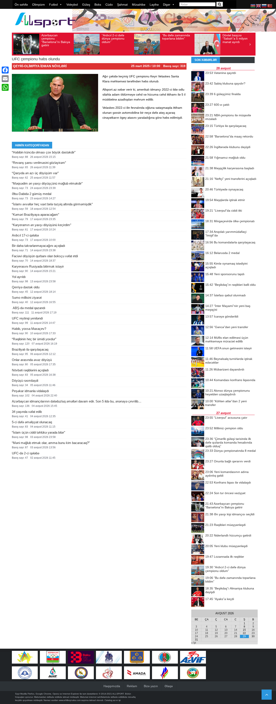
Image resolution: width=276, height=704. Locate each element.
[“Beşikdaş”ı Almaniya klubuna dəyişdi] (197, 592)
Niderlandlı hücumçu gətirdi (228, 535)
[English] (259, 5)
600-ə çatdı (217, 104)
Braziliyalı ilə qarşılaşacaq (30, 349)
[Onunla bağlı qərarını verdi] (197, 465)
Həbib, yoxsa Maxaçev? (29, 328)
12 (216, 629)
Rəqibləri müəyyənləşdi (225, 525)
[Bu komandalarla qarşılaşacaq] (197, 246)
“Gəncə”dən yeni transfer (226, 327)
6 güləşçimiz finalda (223, 94)
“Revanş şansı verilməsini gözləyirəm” (39, 162)
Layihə (154, 4)
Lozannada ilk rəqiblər (224, 556)
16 (253, 629)
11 (206, 629)
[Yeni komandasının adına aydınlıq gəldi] (197, 475)
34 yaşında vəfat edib (27, 411)
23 (253, 633)
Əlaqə (169, 686)
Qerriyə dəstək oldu (25, 287)
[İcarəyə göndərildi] (197, 320)
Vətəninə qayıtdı (220, 73)
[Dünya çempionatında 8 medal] (197, 454)
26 (216, 636)
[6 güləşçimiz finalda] (197, 97)
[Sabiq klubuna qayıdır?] (197, 87)
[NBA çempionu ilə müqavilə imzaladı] (197, 118)
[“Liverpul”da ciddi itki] (197, 214)
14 (235, 629)
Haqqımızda (112, 686)
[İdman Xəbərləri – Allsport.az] (45, 29)
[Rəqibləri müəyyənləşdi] (197, 528)
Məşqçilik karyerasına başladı (229, 168)
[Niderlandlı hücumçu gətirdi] (197, 539)
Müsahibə (138, 4)
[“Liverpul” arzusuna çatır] (197, 421)
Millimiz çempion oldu (224, 428)
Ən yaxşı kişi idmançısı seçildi (229, 514)
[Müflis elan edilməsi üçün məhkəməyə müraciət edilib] (197, 341)
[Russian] (264, 5)
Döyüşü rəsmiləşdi (25, 380)
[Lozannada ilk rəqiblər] (197, 560)
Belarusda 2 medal (222, 253)
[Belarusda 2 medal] (197, 256)
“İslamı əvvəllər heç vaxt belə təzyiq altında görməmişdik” (52, 204)
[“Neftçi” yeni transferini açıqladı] (197, 182)
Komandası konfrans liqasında (230, 380)
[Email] (5, 78)
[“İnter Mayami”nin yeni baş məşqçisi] (197, 309)
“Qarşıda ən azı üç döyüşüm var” (35, 173)
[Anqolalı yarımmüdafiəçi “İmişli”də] (197, 235)
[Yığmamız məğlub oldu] (197, 161)
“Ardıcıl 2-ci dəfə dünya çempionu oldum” (113, 39)
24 (196, 636)
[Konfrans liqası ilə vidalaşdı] (197, 486)
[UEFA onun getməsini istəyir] (197, 351)
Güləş (86, 4)
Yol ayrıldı (19, 277)
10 (196, 629)
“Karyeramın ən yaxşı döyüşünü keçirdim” (41, 225)
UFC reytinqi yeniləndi (27, 318)
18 (206, 633)
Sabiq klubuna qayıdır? (225, 83)
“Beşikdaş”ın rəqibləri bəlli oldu (230, 284)
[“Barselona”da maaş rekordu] (197, 140)
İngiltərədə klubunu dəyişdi (227, 147)
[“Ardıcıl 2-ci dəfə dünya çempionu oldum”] (197, 570)
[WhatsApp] (5, 87)
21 (235, 633)
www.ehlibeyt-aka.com (70, 700)
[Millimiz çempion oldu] (197, 431)
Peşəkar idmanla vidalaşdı (30, 391)
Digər (166, 4)
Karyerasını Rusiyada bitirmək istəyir (38, 266)
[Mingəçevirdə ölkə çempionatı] (197, 224)
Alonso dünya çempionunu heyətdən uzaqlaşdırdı (227, 392)
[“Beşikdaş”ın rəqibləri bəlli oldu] (197, 288)
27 (225, 636)
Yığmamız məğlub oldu (225, 157)
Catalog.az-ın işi (113, 700)
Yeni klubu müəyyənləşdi (226, 546)
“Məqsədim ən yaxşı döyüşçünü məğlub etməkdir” (47, 183)
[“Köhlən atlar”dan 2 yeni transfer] (197, 404)
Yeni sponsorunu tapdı (225, 274)
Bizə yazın (151, 686)
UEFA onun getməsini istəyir (228, 348)
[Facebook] (5, 70)
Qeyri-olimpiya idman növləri (40, 66)
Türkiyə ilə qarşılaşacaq (225, 126)
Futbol (53, 4)
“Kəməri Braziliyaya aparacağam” (35, 214)
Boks (97, 4)
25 (206, 636)
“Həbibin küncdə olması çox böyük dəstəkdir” (43, 152)
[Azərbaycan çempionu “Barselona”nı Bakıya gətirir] (197, 507)
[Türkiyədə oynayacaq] (197, 193)
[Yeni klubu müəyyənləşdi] (197, 549)
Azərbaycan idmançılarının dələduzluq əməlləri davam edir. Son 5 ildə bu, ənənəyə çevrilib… (76, 401)
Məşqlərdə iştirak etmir (225, 200)
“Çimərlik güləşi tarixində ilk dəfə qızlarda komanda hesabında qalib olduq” (228, 442)
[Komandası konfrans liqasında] (197, 383)
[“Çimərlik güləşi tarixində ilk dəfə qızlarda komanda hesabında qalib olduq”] (197, 442)
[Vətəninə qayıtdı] (197, 76)
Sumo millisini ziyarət (27, 297)
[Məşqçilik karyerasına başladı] (197, 171)
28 (235, 636)
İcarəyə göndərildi (221, 316)
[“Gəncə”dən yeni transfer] (197, 330)
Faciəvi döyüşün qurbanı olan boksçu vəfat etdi (45, 256)
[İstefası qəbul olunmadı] (197, 299)
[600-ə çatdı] (197, 108)
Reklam (132, 686)
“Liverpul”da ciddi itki (223, 210)
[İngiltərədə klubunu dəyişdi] (197, 150)
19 (216, 633)
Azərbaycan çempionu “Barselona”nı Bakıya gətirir (55, 40)
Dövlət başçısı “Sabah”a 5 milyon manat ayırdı (235, 39)
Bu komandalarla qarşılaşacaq (230, 242)
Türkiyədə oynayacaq (224, 189)
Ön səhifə (21, 4)
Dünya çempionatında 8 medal (230, 450)
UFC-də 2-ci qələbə (25, 453)
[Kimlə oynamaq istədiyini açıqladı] (197, 267)
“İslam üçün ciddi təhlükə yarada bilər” (38, 432)
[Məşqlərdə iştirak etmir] (197, 203)
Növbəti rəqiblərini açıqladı (30, 370)
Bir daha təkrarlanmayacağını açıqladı (38, 245)
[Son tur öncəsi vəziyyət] (197, 496)
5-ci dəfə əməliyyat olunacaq (32, 422)
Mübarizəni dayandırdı (224, 369)
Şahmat (122, 4)
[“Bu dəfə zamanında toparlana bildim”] (197, 581)
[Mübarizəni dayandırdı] (197, 373)
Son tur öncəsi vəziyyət (225, 493)
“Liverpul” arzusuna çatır (226, 417)
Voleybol (72, 4)
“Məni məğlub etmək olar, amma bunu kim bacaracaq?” (51, 443)
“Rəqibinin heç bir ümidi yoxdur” (34, 339)
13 (225, 629)
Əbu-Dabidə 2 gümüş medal (31, 194)
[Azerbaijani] (253, 5)
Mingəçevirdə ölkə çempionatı (230, 221)
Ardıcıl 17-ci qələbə (25, 235)
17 (196, 633)
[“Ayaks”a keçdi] (197, 602)
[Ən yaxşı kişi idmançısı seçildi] (197, 517)
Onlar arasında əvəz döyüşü (32, 360)
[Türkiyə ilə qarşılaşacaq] (197, 129)
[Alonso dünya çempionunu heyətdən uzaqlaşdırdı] (197, 394)
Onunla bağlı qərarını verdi (228, 461)
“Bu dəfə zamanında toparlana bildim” (176, 37)
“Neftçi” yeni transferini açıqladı (230, 178)
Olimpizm (38, 4)
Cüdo (109, 4)
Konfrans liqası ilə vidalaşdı (228, 482)
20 (225, 633)
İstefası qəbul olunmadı (225, 295)
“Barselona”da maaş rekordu (229, 136)
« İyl (193, 642)
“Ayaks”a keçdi (219, 599)
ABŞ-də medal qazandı (28, 308)
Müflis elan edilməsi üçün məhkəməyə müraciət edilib (226, 339)
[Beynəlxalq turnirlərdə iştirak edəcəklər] (197, 362)
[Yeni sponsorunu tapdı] (197, 277)
